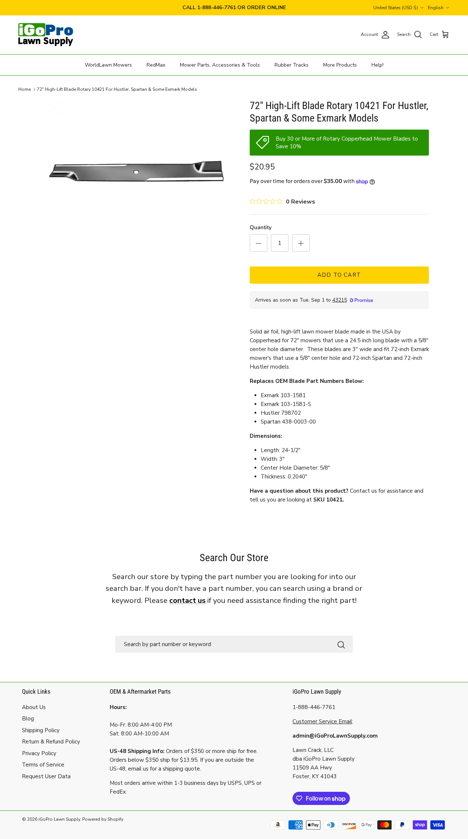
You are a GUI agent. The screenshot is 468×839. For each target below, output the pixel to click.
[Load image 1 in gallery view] (136, 171)
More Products (340, 64)
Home (24, 89)
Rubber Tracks (292, 64)
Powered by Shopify (102, 819)
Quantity (261, 227)
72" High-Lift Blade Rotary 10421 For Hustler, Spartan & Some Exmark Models (117, 89)
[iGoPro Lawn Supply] (45, 35)
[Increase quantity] (301, 243)
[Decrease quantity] (258, 243)
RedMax (156, 64)
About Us (34, 707)
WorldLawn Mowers (108, 64)
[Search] (341, 644)
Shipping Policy (41, 730)
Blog (28, 718)
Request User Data (46, 776)
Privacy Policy (39, 753)
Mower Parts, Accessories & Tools (220, 64)
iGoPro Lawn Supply (59, 819)
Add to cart (339, 275)
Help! (377, 64)
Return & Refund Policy (51, 741)
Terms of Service (43, 764)
